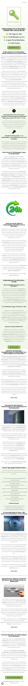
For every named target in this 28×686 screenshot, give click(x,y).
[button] (2, 683)
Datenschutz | (12, 681)
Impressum (5, 681)
